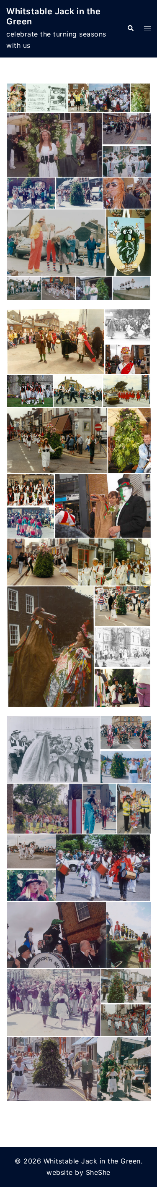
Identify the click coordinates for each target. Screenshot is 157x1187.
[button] (130, 28)
